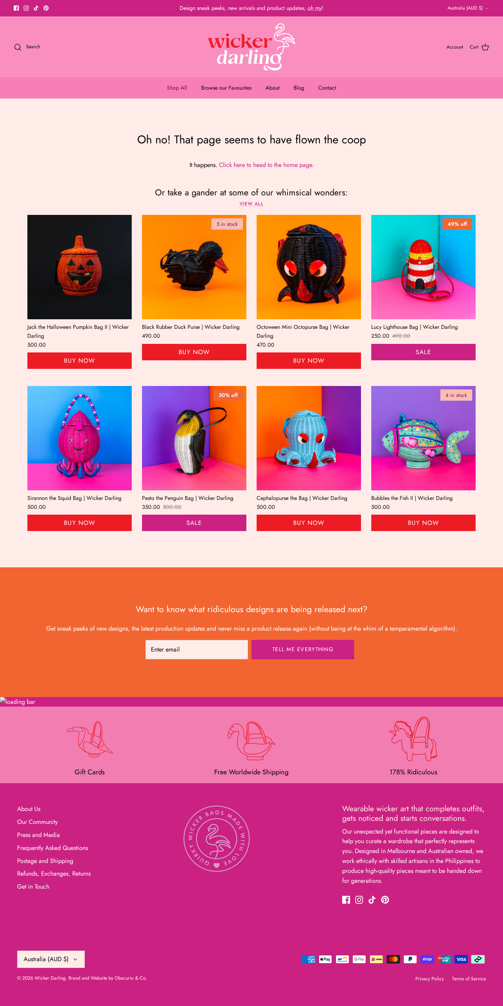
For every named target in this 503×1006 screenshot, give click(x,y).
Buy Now (79, 360)
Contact (327, 88)
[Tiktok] (36, 8)
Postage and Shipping (45, 860)
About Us (28, 808)
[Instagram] (26, 8)
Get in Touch (33, 886)
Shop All (177, 88)
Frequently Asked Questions (52, 847)
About (273, 88)
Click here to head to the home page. (266, 164)
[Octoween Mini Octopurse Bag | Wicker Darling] (309, 267)
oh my (315, 8)
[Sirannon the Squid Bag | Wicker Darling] (79, 438)
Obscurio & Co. (131, 978)
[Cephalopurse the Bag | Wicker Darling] (309, 438)
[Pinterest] (46, 8)
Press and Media (38, 834)
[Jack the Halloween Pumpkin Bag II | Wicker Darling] (79, 267)
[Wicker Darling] (251, 47)
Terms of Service (469, 978)
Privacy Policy (429, 978)
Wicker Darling (50, 978)
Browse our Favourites (226, 88)
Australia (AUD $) (465, 7)
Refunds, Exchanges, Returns (54, 873)
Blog (299, 88)
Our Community (37, 821)
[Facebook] (16, 8)
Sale (423, 352)
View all (252, 204)
